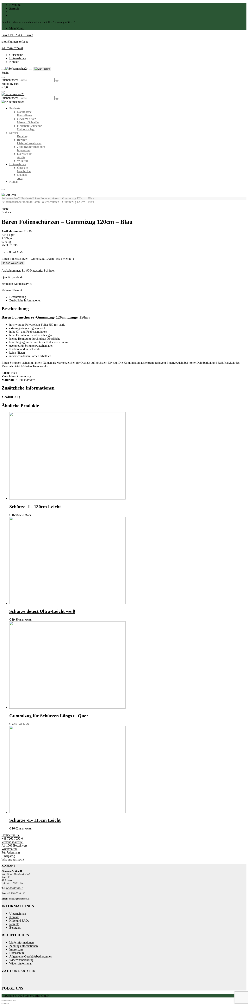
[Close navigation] (3, 189)
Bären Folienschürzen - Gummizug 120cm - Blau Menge (36, 258)
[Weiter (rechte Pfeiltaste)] (7, 1003)
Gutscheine (16, 54)
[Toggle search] (30, 69)
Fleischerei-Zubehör (29, 125)
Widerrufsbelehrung (21, 960)
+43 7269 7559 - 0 (14, 888)
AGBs (21, 157)
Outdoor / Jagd (26, 129)
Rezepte (14, 8)
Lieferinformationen (29, 143)
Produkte (14, 108)
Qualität (22, 174)
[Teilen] (10, 1000)
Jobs (19, 178)
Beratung (15, 4)
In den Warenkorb (13, 262)
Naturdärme (24, 111)
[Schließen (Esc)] (14, 1000)
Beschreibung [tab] (17, 297)
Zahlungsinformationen (31, 146)
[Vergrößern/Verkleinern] (3, 1000)
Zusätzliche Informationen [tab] (25, 300)
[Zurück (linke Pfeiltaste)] (3, 1003)
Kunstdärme (24, 115)
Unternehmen (17, 58)
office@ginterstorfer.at (19, 898)
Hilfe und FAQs (19, 920)
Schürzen (49, 270)
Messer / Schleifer (28, 122)
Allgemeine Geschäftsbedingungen (30, 956)
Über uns (22, 167)
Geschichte (24, 171)
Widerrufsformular (20, 963)
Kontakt (14, 61)
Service (13, 132)
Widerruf (22, 160)
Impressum (23, 150)
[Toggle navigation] (3, 69)
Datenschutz (24, 153)
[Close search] (3, 77)
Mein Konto (16, 28)
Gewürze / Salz (26, 118)
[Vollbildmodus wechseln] (7, 1000)
